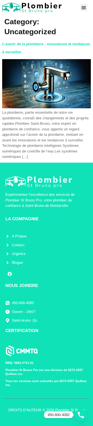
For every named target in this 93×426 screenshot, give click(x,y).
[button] (83, 7)
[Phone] (81, 415)
